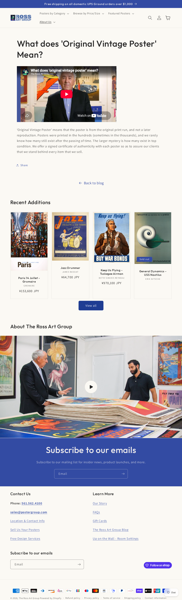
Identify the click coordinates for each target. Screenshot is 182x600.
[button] (54, 13)
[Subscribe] (123, 474)
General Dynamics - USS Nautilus (153, 273)
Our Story (100, 503)
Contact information (155, 597)
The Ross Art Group (29, 598)
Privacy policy (91, 597)
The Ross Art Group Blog (111, 529)
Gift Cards (100, 521)
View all (91, 305)
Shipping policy (132, 597)
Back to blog (94, 183)
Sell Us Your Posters (25, 529)
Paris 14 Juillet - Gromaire (29, 279)
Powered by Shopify (50, 598)
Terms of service (111, 597)
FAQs (96, 512)
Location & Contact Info (27, 521)
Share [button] (24, 165)
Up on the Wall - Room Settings (116, 538)
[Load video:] (91, 387)
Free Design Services (25, 538)
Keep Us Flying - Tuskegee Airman (111, 271)
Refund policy (72, 597)
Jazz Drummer (70, 267)
